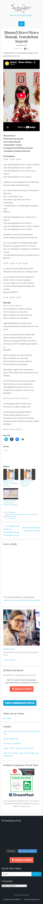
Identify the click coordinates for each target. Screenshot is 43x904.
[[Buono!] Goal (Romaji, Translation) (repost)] (10, 474)
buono (15, 514)
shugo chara (6, 516)
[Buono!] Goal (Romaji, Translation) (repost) (10, 483)
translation (13, 516)
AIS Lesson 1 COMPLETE (12, 743)
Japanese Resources (10, 739)
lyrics (23, 514)
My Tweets (7, 718)
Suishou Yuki (8, 649)
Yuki (28, 48)
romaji (28, 514)
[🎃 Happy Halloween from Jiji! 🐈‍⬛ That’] (21, 836)
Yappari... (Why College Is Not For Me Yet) (18, 748)
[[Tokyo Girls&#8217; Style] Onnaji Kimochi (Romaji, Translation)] (10, 493)
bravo (11, 514)
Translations (12, 512)
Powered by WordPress (12, 899)
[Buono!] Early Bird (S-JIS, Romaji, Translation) (26, 483)
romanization (34, 514)
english (19, 514)
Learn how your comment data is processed (21, 600)
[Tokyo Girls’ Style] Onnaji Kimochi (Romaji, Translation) (10, 502)
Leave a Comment (10, 518)
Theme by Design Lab (32, 899)
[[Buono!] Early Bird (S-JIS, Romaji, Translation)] (27, 474)
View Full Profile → (10, 660)
